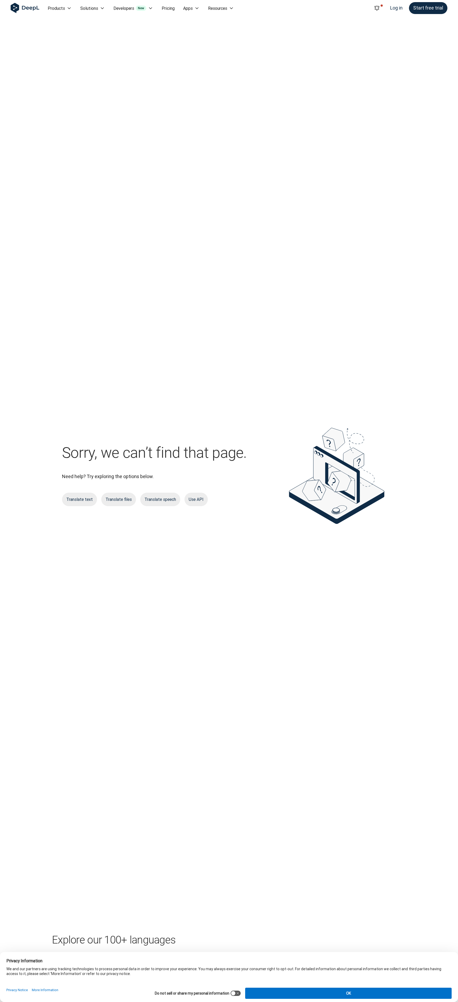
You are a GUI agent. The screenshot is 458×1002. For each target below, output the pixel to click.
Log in (396, 8)
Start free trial (428, 8)
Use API (196, 499)
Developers (128, 8)
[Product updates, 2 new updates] (377, 8)
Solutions (89, 8)
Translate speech (160, 499)
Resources (217, 8)
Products (56, 8)
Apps (188, 8)
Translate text (79, 499)
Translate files (118, 499)
